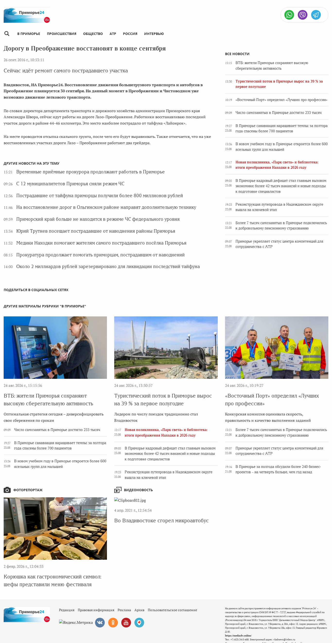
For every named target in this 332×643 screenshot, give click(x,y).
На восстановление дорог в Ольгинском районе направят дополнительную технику (106, 207)
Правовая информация (96, 610)
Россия (130, 33)
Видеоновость (138, 490)
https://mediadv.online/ (238, 635)
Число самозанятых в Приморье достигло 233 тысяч (279, 113)
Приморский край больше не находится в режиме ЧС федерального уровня (98, 219)
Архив (139, 610)
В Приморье (28, 33)
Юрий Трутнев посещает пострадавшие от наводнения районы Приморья (95, 231)
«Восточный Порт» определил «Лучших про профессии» (281, 100)
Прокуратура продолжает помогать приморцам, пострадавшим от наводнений (100, 254)
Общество (93, 33)
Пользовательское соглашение (172, 610)
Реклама (124, 610)
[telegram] (316, 15)
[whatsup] (289, 15)
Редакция (66, 610)
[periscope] (139, 622)
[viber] (302, 15)
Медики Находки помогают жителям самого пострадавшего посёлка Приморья (101, 242)
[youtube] (126, 622)
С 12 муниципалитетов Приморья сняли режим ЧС (70, 183)
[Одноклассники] (113, 622)
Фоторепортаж (28, 490)
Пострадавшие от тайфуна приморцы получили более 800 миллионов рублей (99, 195)
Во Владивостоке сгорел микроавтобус (161, 520)
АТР (113, 33)
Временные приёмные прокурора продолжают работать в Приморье (90, 171)
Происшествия (61, 33)
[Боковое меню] (7, 34)
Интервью (154, 33)
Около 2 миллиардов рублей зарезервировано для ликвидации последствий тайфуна (108, 266)
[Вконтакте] (100, 622)
